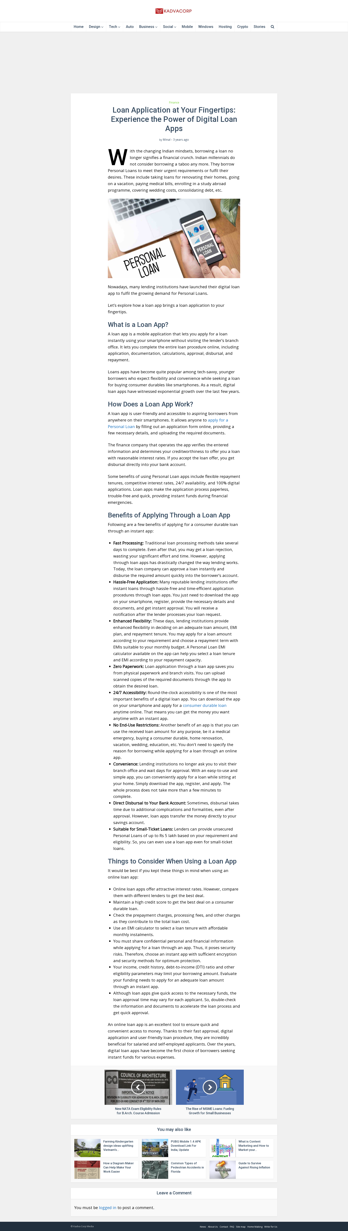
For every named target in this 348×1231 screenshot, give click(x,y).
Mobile (187, 26)
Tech (113, 26)
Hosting (225, 26)
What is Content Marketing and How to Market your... (254, 1146)
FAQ (232, 1226)
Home (79, 26)
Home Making (254, 1226)
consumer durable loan (205, 705)
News (203, 1226)
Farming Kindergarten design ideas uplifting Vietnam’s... (118, 1146)
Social (168, 26)
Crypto (242, 26)
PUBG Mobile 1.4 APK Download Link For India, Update (186, 1146)
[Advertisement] (174, 62)
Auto (130, 26)
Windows (205, 26)
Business (146, 26)
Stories (259, 26)
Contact (224, 1226)
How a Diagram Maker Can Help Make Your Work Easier (118, 1167)
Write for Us (270, 1226)
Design (94, 26)
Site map (241, 1226)
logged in (107, 1207)
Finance (174, 102)
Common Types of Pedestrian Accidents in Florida (187, 1167)
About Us (213, 1226)
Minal (166, 140)
